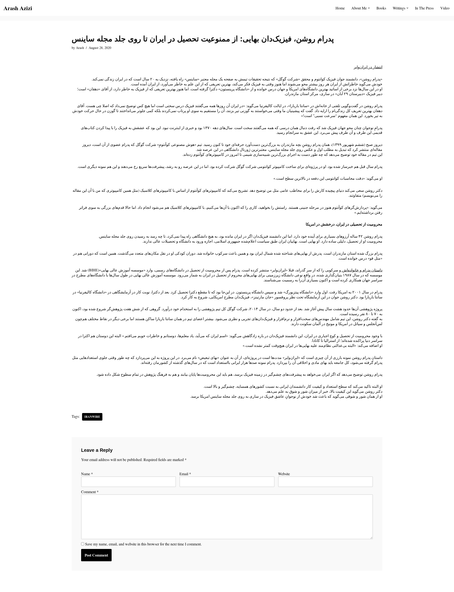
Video (445, 7)
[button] (369, 8)
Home (340, 7)
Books (381, 7)
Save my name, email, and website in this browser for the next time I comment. (143, 544)
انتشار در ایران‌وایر (368, 66)
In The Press (424, 7)
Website (284, 473)
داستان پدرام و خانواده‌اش (361, 269)
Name (87, 473)
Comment (90, 491)
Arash (80, 47)
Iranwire (92, 417)
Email (185, 473)
